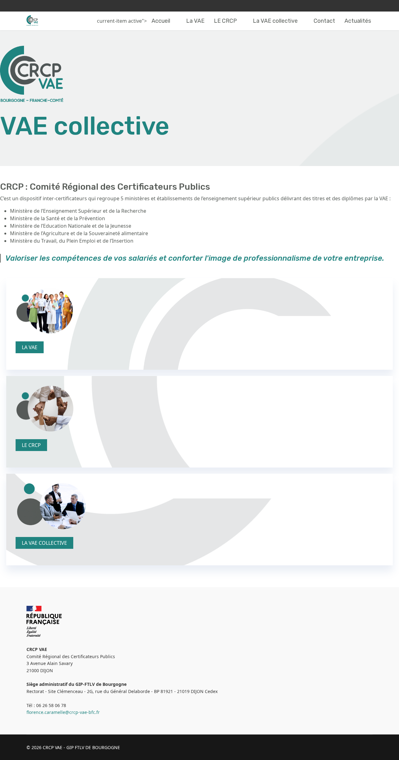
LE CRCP (225, 20)
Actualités (357, 20)
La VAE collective (275, 20)
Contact (324, 20)
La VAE (195, 20)
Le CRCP (31, 445)
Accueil (160, 20)
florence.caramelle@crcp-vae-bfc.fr (63, 712)
